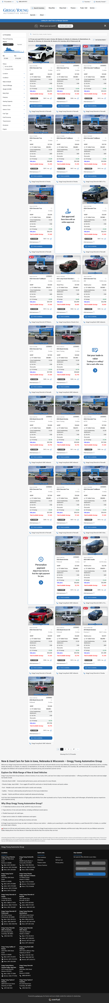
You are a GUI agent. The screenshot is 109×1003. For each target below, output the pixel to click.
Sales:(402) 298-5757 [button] (10, 921)
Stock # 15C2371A (88, 557)
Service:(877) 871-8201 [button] (28, 940)
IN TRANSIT (76, 65)
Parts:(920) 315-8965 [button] (28, 869)
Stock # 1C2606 (33, 136)
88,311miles (103, 632)
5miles (104, 140)
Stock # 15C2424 (88, 136)
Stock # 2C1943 (87, 417)
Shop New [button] (52, 8)
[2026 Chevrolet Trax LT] (41, 54)
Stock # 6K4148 (60, 417)
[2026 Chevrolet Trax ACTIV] (68, 54)
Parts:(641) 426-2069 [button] (10, 961)
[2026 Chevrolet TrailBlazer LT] (95, 54)
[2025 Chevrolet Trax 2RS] (95, 264)
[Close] (105, 25)
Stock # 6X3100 (87, 276)
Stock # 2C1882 (33, 487)
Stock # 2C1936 (87, 206)
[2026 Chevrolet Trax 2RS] (41, 124)
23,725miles (103, 562)
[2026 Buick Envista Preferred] (68, 545)
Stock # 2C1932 (60, 487)
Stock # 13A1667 (61, 276)
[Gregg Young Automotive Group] (16, 11)
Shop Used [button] (62, 8)
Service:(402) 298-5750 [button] (10, 924)
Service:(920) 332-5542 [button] (28, 867)
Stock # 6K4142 (33, 698)
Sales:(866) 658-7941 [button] (28, 957)
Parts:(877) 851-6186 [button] (28, 924)
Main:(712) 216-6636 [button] (28, 882)
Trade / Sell (83, 8)
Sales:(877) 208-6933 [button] (28, 938)
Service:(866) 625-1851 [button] (28, 907)
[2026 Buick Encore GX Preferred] (41, 405)
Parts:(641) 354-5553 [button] (10, 869)
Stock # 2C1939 (33, 206)
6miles (77, 70)
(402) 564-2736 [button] (8, 936)
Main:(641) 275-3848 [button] (10, 884)
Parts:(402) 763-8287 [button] (10, 907)
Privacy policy (59, 862)
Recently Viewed (100, 1)
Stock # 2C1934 (33, 65)
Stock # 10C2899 (88, 487)
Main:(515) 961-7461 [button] (28, 955)
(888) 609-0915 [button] (23, 1)
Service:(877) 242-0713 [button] (28, 959)
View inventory (41, 857)
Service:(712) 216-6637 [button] (28, 884)
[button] (8, 1)
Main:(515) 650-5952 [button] (28, 902)
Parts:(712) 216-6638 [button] (28, 886)
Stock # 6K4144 (60, 557)
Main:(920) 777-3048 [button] (10, 973)
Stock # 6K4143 (33, 417)
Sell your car (59, 860)
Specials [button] (32, 15)
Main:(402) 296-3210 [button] (10, 919)
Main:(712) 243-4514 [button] (28, 936)
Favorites (87, 1)
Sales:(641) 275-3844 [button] (10, 886)
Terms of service (42, 865)
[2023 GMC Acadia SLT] (95, 545)
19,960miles (103, 281)
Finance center (41, 862)
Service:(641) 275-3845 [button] (10, 888)
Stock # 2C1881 (60, 65)
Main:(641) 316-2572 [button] (10, 957)
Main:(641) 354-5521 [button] (10, 865)
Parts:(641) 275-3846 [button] (10, 890)
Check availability (37, 106)
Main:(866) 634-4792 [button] (28, 919)
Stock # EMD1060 (88, 627)
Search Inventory (39, 8)
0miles (50, 70)
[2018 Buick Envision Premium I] (95, 615)
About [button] (42, 15)
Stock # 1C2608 (60, 136)
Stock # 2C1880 (33, 346)
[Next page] (78, 749)
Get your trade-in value (65, 26)
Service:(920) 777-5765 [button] (10, 976)
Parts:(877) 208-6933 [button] (28, 943)
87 (74, 749)
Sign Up (91, 874)
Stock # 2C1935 (33, 627)
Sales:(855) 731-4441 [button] (28, 905)
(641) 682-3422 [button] (8, 988)
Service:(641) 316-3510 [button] (10, 959)
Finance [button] (73, 8)
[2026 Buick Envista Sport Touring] (68, 334)
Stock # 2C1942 (87, 65)
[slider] (3, 52)
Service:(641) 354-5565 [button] (10, 867)
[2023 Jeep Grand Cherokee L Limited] (68, 264)
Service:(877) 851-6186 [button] (28, 921)
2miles (50, 281)
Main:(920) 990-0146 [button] (28, 865)
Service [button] (92, 8)
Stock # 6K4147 (60, 346)
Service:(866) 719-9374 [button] (10, 905)
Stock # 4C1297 (33, 276)
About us (58, 857)
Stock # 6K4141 (60, 627)
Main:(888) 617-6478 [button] (10, 902)
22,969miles (75, 281)
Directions (40, 860)
